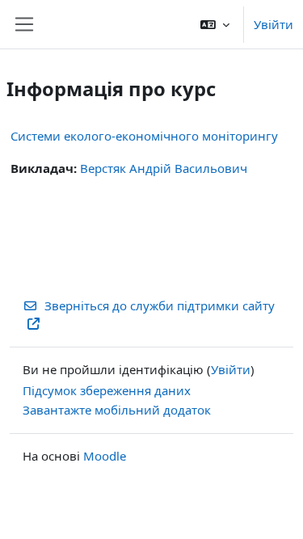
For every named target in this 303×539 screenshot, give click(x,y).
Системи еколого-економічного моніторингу (144, 136)
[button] (215, 24)
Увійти (273, 24)
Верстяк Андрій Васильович (163, 168)
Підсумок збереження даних (107, 390)
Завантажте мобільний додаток (117, 410)
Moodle (104, 456)
